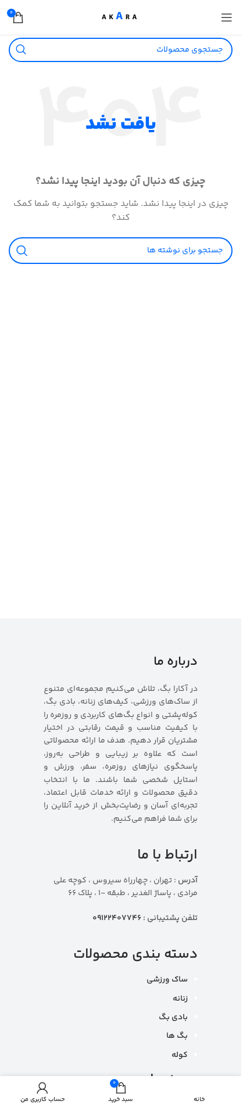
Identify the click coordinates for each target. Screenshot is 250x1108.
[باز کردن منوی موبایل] (226, 17)
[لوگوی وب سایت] (120, 17)
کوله (180, 1055)
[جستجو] (21, 50)
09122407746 (116, 918)
